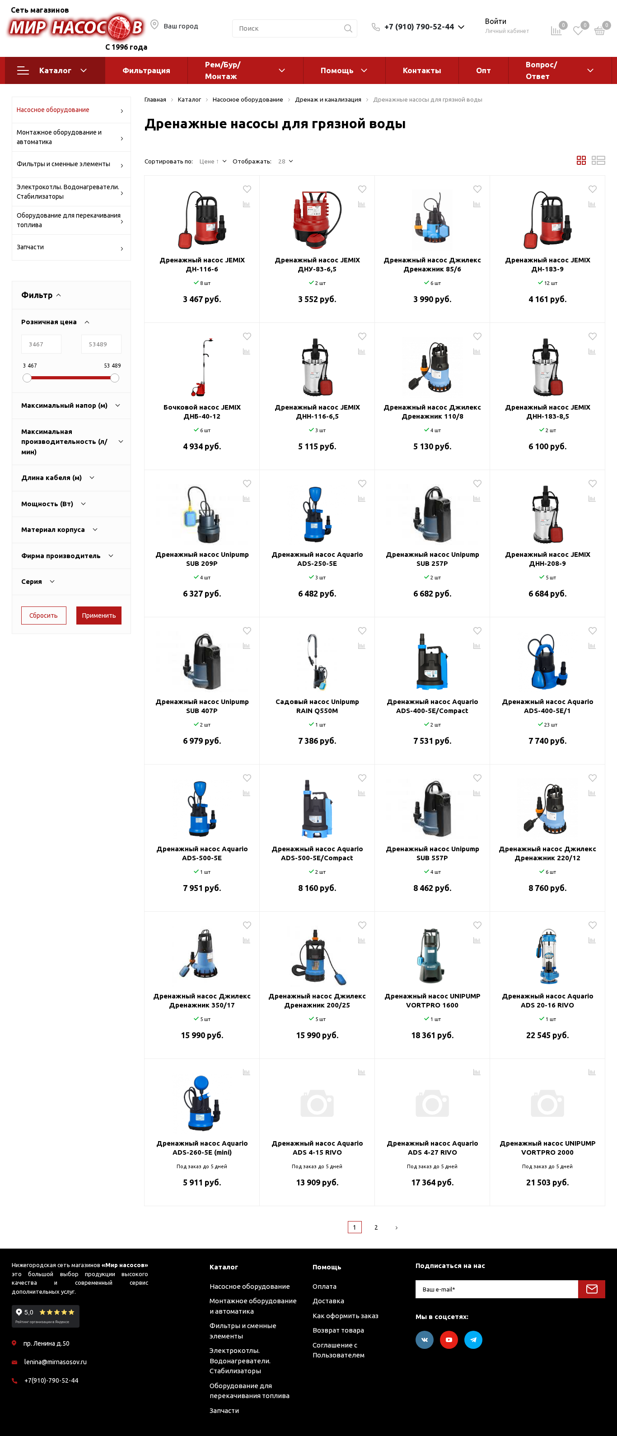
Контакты (422, 70)
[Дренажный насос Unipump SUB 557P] (432, 805)
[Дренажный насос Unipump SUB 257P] (432, 511)
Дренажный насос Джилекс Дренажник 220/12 (547, 853)
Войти (495, 21)
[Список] (598, 162)
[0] (599, 32)
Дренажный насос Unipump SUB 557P (432, 853)
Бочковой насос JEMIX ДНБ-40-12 (202, 411)
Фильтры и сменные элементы (63, 164)
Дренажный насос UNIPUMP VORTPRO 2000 (548, 1147)
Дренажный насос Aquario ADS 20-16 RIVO (548, 1000)
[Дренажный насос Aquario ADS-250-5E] (317, 511)
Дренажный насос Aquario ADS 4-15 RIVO (317, 1147)
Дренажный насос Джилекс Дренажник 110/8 (432, 411)
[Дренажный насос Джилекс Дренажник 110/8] (432, 364)
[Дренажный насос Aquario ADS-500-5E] (202, 805)
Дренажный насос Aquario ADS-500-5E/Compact (317, 853)
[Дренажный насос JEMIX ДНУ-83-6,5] (317, 217)
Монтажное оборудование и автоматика (59, 137)
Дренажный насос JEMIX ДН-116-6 (202, 264)
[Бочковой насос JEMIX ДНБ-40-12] (202, 364)
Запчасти (30, 247)
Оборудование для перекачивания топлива (69, 220)
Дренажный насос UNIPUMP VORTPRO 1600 (432, 1000)
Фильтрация (146, 70)
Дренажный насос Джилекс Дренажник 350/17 (202, 1000)
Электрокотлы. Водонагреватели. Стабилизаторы (68, 191)
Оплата (325, 1286)
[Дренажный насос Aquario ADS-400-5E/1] (547, 658)
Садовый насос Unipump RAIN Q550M (317, 706)
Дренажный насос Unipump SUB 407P (202, 706)
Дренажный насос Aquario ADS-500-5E (202, 853)
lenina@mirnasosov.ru (55, 1362)
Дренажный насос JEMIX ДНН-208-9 (547, 558)
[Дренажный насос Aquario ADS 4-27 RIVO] (432, 1100)
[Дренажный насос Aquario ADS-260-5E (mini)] (202, 1100)
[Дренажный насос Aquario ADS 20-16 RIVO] (547, 953)
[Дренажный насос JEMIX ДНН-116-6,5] (317, 364)
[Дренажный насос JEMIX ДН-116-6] (202, 217)
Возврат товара (338, 1330)
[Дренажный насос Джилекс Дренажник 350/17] (202, 953)
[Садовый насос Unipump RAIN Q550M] (317, 658)
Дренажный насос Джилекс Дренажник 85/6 (432, 264)
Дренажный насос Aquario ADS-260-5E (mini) (202, 1147)
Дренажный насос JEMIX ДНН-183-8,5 (547, 411)
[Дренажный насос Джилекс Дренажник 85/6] (432, 217)
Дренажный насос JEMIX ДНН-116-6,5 (317, 411)
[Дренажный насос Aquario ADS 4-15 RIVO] (317, 1100)
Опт (483, 70)
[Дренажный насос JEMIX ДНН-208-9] (547, 511)
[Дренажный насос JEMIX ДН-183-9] (547, 217)
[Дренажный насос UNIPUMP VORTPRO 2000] (547, 1100)
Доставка (328, 1301)
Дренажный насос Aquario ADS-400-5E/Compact (432, 706)
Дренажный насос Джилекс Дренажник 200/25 (317, 1000)
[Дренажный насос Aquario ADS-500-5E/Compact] (317, 805)
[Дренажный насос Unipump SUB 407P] (202, 658)
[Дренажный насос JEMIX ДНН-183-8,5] (547, 364)
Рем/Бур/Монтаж (222, 70)
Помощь (337, 70)
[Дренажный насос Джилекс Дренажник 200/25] (317, 953)
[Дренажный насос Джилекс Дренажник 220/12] (547, 805)
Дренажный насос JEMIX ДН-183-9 (547, 264)
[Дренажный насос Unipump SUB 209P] (202, 511)
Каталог (55, 70)
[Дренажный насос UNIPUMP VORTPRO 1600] (432, 953)
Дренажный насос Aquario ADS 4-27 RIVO (432, 1147)
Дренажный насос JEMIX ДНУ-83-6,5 (317, 264)
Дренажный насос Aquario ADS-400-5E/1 (548, 706)
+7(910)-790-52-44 (51, 1380)
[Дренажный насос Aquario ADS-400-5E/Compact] (432, 658)
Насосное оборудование (53, 109)
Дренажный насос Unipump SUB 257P (432, 558)
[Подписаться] (591, 1289)
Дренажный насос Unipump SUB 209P (202, 558)
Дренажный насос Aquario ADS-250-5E (317, 558)
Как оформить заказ (346, 1315)
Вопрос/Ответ (541, 70)
